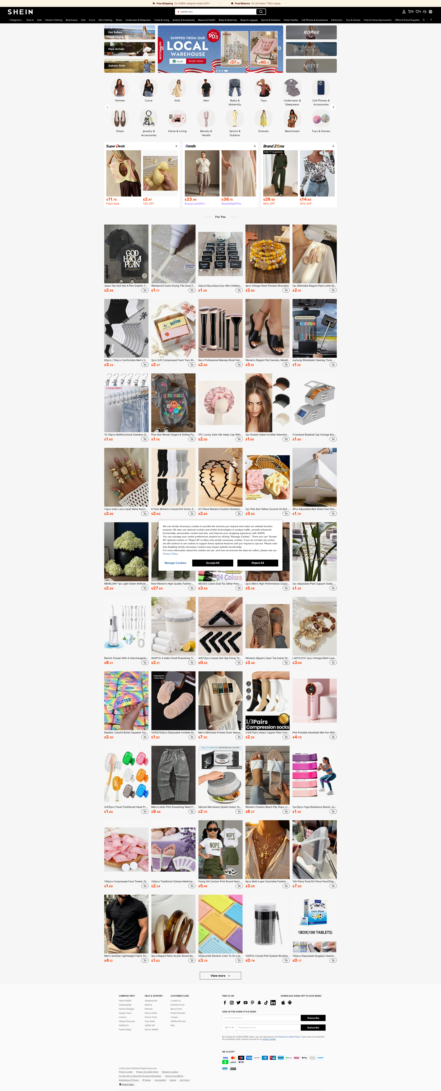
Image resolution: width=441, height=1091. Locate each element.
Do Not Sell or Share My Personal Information (140, 1076)
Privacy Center (126, 1072)
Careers (122, 1017)
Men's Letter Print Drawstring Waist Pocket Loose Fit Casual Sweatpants (173, 807)
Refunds (149, 1009)
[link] (110, 3)
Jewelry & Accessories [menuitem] (184, 20)
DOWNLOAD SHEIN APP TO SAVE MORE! (301, 996)
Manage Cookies (170, 1072)
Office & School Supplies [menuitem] (407, 20)
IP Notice (146, 1080)
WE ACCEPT (228, 1052)
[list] (249, 1002)
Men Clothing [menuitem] (105, 20)
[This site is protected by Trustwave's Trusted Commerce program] (224, 1068)
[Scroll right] (431, 20)
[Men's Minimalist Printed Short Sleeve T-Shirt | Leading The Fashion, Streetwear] (220, 700)
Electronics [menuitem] (336, 20)
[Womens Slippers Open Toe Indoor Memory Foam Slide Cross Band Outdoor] (267, 626)
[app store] (283, 1004)
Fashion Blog (125, 1029)
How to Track (151, 1017)
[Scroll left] (427, 20)
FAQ (173, 1025)
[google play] (289, 1004)
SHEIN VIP (150, 1025)
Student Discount (127, 1021)
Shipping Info (151, 1001)
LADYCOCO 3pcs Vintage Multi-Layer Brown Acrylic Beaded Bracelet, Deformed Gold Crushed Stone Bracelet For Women (315, 658)
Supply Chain (125, 1013)
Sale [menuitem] (39, 20)
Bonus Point (176, 1009)
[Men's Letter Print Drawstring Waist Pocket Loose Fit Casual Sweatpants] (173, 775)
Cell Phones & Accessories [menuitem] (314, 20)
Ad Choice (184, 1080)
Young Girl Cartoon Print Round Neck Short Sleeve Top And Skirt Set (220, 881)
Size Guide (150, 1021)
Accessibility (160, 1080)
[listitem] (126, 259)
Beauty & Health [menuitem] (206, 20)
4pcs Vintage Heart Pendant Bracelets (267, 285)
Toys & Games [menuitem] (353, 20)
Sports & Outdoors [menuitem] (270, 20)
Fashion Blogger (126, 1009)
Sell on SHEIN (151, 1029)
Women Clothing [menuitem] (53, 20)
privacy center (269, 1039)
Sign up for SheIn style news (239, 1012)
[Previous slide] (162, 48)
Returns (148, 1005)
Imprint (173, 1080)
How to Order (151, 1013)
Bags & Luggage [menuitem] (249, 20)
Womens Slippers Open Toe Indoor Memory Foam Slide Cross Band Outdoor (267, 658)
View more (218, 975)
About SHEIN (125, 1001)
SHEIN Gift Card (178, 1021)
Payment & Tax (177, 1005)
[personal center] (404, 12)
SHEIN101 (124, 1025)
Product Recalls (178, 1013)
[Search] (261, 11)
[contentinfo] (274, 1060)
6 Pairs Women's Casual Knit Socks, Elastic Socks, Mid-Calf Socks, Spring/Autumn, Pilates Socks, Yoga (173, 509)
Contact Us (176, 1001)
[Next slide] (279, 48)
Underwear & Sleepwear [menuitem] (138, 20)
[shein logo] (20, 12)
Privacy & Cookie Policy (289, 1037)
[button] (425, 12)
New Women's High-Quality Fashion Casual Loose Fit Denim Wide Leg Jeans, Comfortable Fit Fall (173, 583)
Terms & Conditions (174, 1076)
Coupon (174, 1017)
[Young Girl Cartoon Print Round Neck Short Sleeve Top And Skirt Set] (220, 849)
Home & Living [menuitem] (161, 20)
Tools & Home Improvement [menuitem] (378, 20)
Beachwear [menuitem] (72, 20)
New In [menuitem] (30, 20)
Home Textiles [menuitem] (291, 20)
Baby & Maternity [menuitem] (228, 20)
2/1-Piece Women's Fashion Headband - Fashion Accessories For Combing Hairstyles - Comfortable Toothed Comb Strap (220, 509)
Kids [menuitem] (83, 20)
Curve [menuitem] (92, 20)
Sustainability (125, 1005)
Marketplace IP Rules (129, 1080)
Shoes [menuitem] (119, 20)
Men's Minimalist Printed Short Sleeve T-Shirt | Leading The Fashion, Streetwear (220, 732)
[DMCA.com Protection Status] (233, 1068)
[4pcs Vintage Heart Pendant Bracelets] (267, 254)
